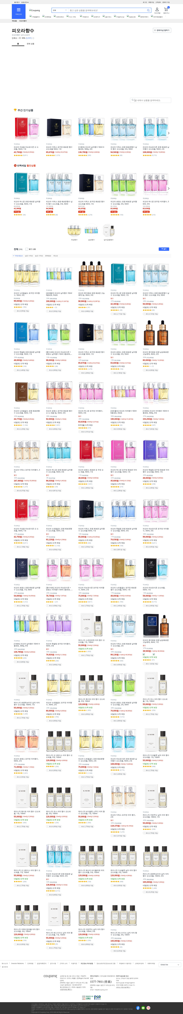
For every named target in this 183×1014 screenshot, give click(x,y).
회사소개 (5, 963)
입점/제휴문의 (41, 963)
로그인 (145, 2)
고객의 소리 (63, 963)
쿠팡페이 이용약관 (125, 963)
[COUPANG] (50, 977)
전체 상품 (30, 43)
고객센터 (158, 2)
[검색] (148, 10)
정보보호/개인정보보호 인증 (106, 963)
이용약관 (74, 963)
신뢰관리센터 (139, 963)
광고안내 (5, 966)
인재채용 (30, 963)
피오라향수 (23, 21)
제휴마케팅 (151, 963)
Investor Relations (17, 963)
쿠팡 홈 (14, 21)
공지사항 (53, 963)
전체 (54, 10)
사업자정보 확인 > (66, 989)
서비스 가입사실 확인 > (123, 987)
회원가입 (151, 2)
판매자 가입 (166, 2)
